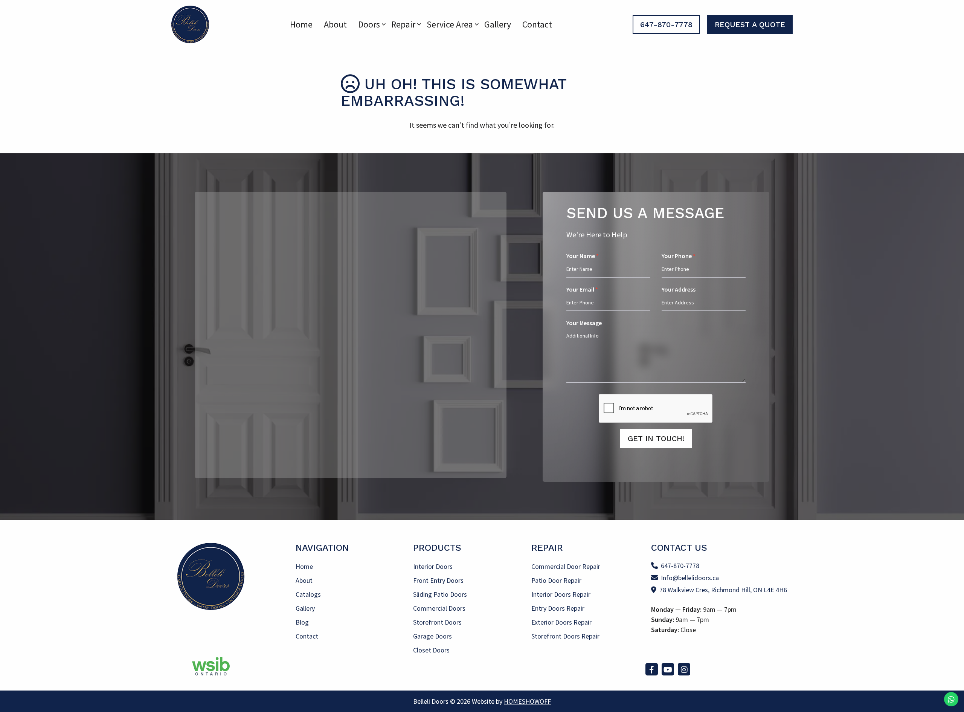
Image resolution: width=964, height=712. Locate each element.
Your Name (582, 256)
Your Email (582, 289)
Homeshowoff (527, 701)
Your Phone (679, 256)
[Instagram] (684, 669)
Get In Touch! (656, 438)
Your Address (679, 289)
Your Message (584, 323)
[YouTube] (668, 669)
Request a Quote (750, 24)
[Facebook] (651, 669)
